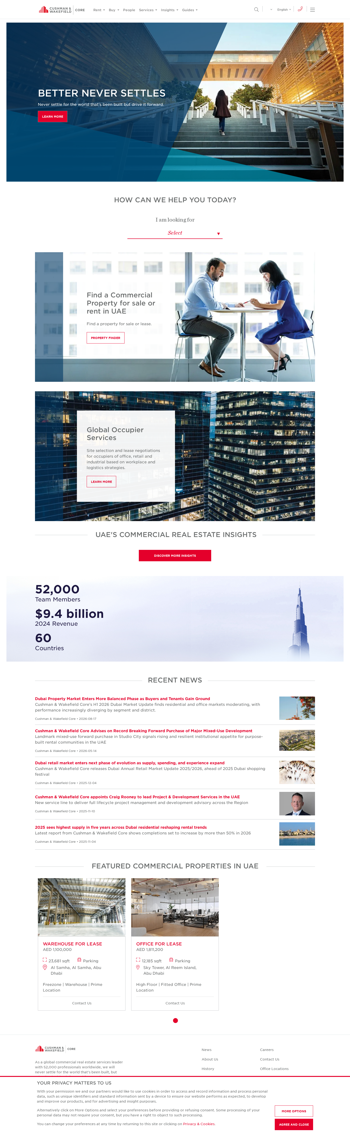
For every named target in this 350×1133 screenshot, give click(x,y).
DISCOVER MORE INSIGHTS (175, 555)
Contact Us (81, 1003)
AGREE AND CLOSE (294, 1124)
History (208, 1068)
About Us (210, 1059)
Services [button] (147, 10)
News (206, 1049)
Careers (267, 1049)
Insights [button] (168, 10)
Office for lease (159, 943)
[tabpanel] (81, 946)
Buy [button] (112, 10)
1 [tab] (175, 1020)
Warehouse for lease (72, 943)
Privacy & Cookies (199, 1124)
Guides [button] (188, 10)
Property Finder (105, 338)
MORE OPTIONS (294, 1111)
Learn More (52, 116)
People (129, 10)
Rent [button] (97, 10)
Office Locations (274, 1068)
